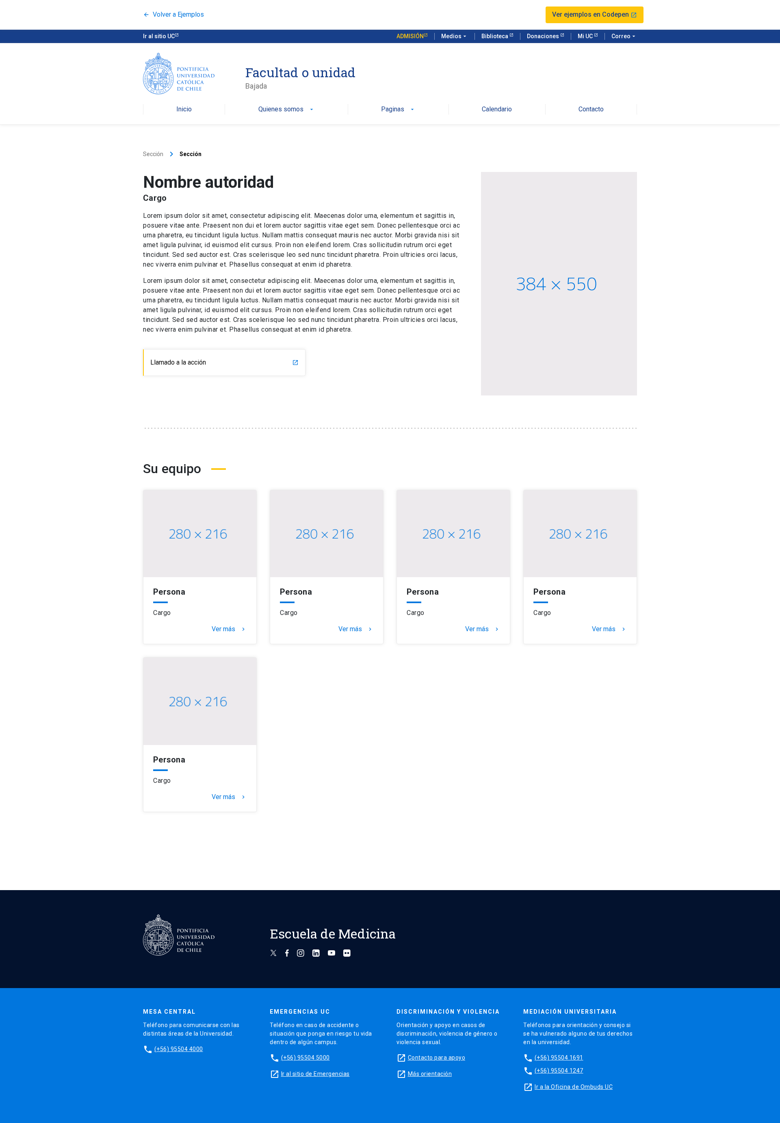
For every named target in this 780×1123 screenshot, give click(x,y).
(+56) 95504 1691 (559, 1057)
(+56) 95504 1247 (559, 1070)
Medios (454, 36)
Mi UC (586, 36)
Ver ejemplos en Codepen (594, 14)
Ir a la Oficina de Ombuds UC (574, 1087)
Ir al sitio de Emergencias (315, 1074)
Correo (624, 36)
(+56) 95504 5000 (305, 1057)
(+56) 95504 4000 (178, 1049)
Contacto (591, 109)
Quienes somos (286, 109)
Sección (153, 154)
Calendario (497, 109)
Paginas (398, 109)
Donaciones (543, 36)
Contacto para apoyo (437, 1057)
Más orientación (430, 1074)
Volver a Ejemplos (173, 14)
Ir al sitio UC (159, 36)
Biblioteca (495, 36)
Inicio (184, 109)
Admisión (410, 36)
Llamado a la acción (224, 362)
